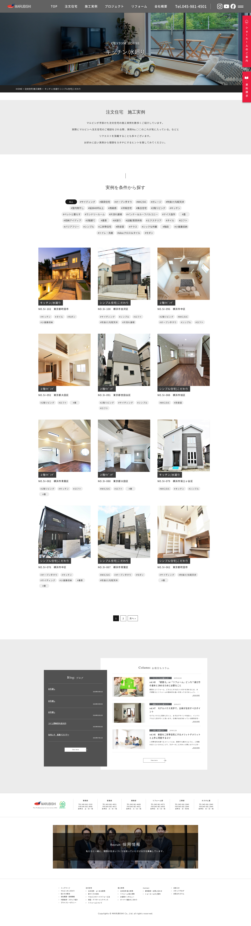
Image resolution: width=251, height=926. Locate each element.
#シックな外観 (149, 226)
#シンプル (88, 226)
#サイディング (87, 201)
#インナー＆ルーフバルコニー (142, 214)
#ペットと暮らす (71, 214)
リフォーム (139, 6)
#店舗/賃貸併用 (134, 220)
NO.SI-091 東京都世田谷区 (114, 395)
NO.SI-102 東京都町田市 (53, 309)
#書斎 (104, 220)
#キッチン (175, 208)
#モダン (149, 233)
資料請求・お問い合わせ (153, 891)
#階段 (166, 226)
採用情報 (125, 844)
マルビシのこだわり (68, 891)
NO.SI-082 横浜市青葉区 (53, 481)
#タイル (170, 220)
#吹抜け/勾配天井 (175, 201)
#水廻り (117, 220)
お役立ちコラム (178, 894)
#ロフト (183, 220)
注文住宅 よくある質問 (96, 891)
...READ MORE (196, 695)
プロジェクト (114, 6)
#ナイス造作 (168, 214)
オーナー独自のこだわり (128, 900)
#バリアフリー (71, 226)
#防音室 (120, 226)
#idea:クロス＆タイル (128, 233)
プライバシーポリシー (68, 903)
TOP (54, 6)
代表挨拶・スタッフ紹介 (69, 900)
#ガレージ (156, 201)
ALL (71, 201)
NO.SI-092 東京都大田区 (53, 395)
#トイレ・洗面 (105, 233)
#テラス (133, 226)
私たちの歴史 (65, 894)
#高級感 (112, 208)
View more (75, 749)
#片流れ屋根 (115, 214)
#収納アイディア (72, 220)
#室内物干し (77, 208)
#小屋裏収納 (180, 226)
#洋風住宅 (126, 208)
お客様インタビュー (127, 897)
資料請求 (247, 90)
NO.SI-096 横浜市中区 (171, 309)
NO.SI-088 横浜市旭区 (171, 395)
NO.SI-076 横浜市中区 (52, 567)
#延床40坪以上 (96, 208)
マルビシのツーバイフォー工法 (99, 897)
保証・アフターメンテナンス (98, 900)
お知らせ (176, 888)
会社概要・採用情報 (68, 897)
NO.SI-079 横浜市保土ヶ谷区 (175, 481)
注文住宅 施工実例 (33, 88)
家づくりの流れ (93, 894)
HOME (19, 88)
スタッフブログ (178, 891)
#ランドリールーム (95, 214)
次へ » (133, 618)
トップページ (65, 888)
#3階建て (90, 220)
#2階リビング (158, 208)
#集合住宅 (141, 208)
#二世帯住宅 (104, 226)
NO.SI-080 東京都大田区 (113, 481)
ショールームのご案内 (153, 894)
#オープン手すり (123, 201)
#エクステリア (153, 220)
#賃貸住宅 (104, 201)
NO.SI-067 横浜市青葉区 (113, 567)
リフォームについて (95, 903)
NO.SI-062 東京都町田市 (172, 567)
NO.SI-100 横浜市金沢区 (113, 309)
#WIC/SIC (141, 201)
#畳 (184, 214)
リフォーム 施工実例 (127, 894)
